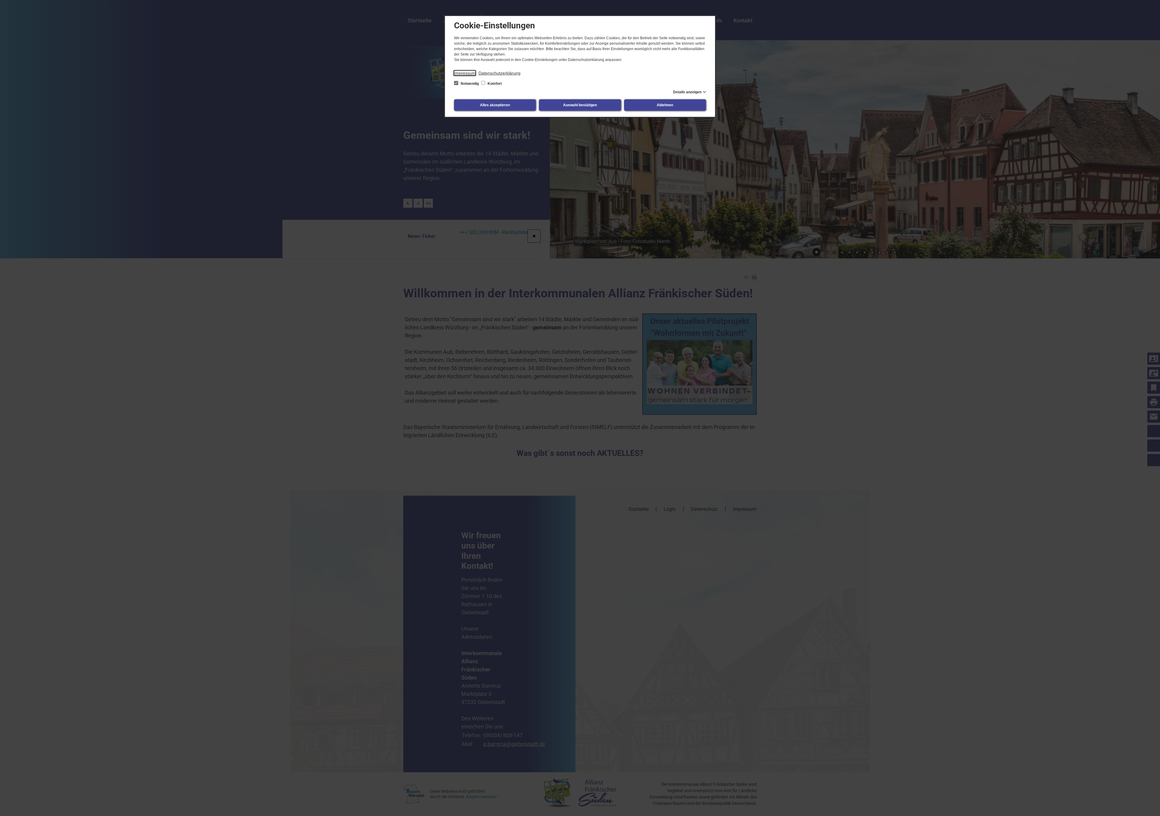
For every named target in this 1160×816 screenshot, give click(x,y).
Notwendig (470, 84)
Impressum (464, 73)
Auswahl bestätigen (580, 105)
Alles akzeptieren (495, 105)
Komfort (494, 84)
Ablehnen (665, 105)
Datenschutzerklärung (499, 73)
